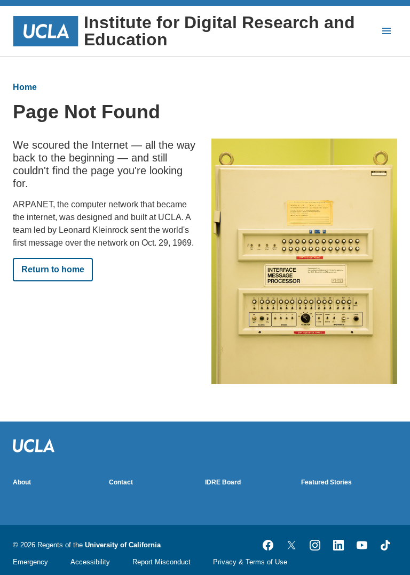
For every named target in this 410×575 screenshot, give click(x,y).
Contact (121, 482)
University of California (123, 545)
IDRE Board (223, 482)
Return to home (52, 269)
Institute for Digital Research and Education (219, 31)
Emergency (30, 562)
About (22, 482)
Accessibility (90, 562)
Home (25, 87)
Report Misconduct (161, 562)
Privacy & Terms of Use (250, 562)
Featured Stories (326, 482)
